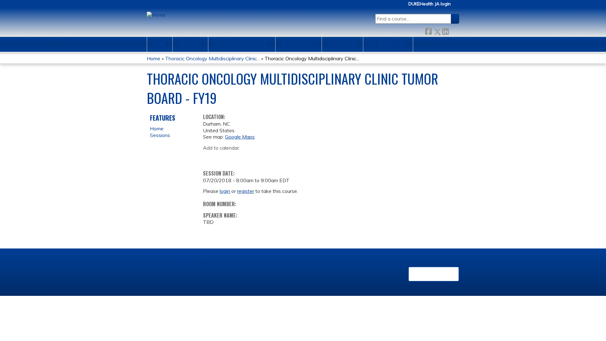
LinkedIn (445, 30)
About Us (190, 44)
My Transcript (388, 44)
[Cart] (457, 6)
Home (159, 44)
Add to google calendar (209, 157)
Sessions (160, 135)
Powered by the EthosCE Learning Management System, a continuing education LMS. (433, 274)
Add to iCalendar (237, 157)
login (225, 191)
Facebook (428, 30)
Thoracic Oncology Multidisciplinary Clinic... (212, 58)
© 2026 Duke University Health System (189, 257)
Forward (454, 30)
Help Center (297, 44)
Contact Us (342, 44)
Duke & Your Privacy (275, 257)
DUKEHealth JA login (429, 4)
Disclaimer (241, 257)
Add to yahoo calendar (223, 157)
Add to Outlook (253, 157)
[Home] (156, 15)
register (245, 191)
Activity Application (240, 44)
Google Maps (240, 137)
